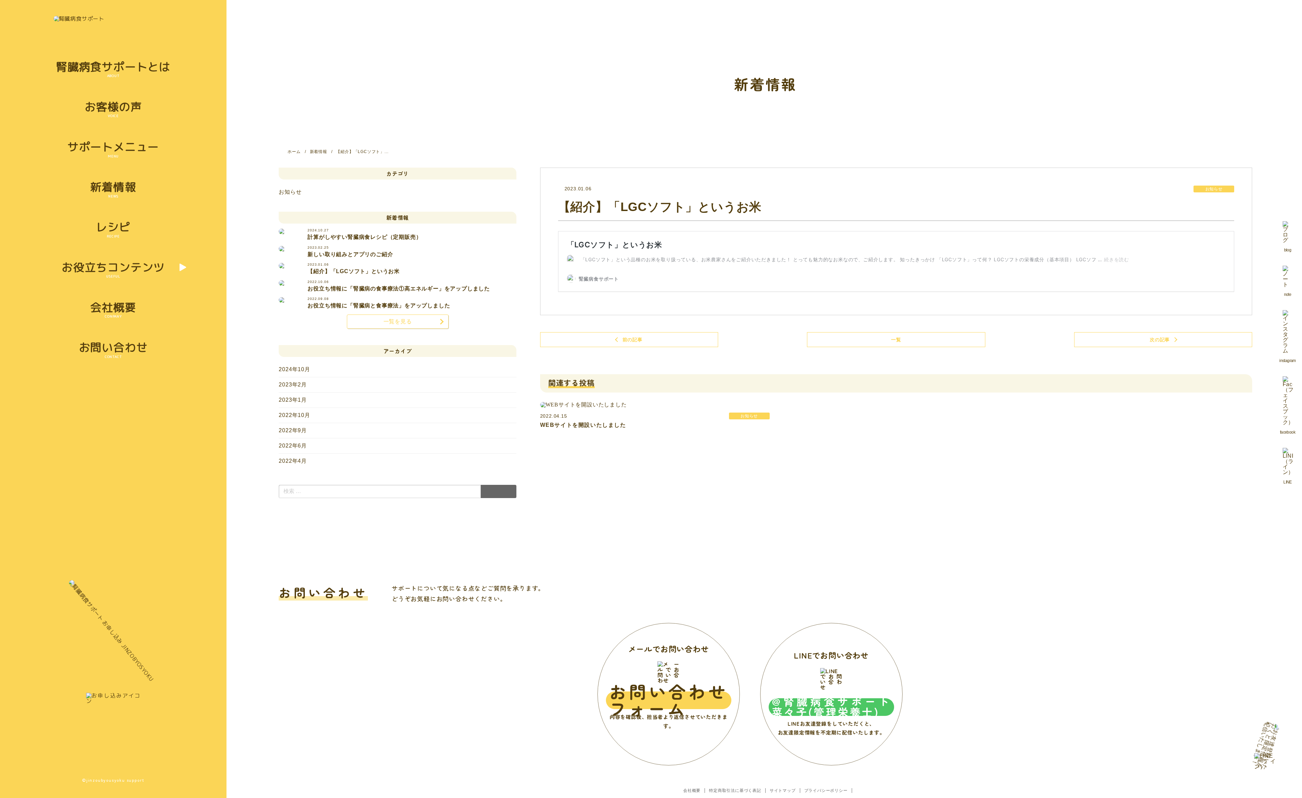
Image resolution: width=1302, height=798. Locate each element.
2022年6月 (293, 446)
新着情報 (113, 186)
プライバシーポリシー (826, 790)
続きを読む (1116, 259)
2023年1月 (293, 400)
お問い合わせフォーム (668, 700)
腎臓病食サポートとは (113, 66)
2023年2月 (293, 384)
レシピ (113, 226)
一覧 (896, 339)
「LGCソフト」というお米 (614, 244)
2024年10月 (294, 369)
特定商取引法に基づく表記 (735, 790)
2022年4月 (293, 461)
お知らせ (290, 192)
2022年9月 (293, 430)
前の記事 (633, 339)
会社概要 (113, 307)
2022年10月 (294, 415)
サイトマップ (783, 790)
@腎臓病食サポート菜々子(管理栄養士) (831, 707)
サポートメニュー (113, 146)
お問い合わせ (113, 347)
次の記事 (1160, 339)
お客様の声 (113, 106)
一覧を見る (397, 321)
